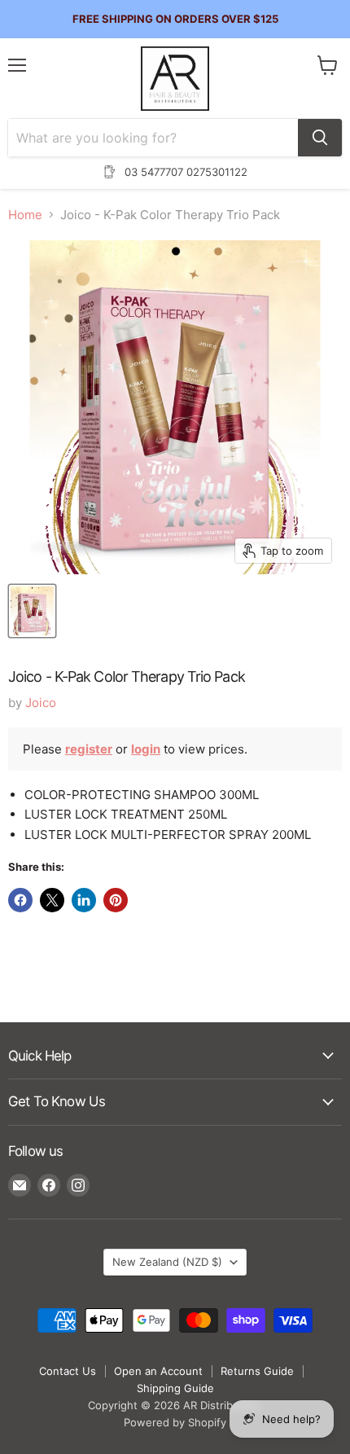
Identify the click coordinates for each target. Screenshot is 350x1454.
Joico (40, 702)
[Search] (320, 137)
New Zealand (167, 1261)
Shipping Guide (175, 1388)
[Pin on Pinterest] (115, 900)
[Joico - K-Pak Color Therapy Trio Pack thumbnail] (32, 611)
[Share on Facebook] (20, 900)
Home (25, 215)
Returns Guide (257, 1370)
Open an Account (158, 1370)
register (88, 749)
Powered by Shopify (175, 1422)
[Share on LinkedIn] (84, 900)
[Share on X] (52, 900)
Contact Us (67, 1370)
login (145, 749)
